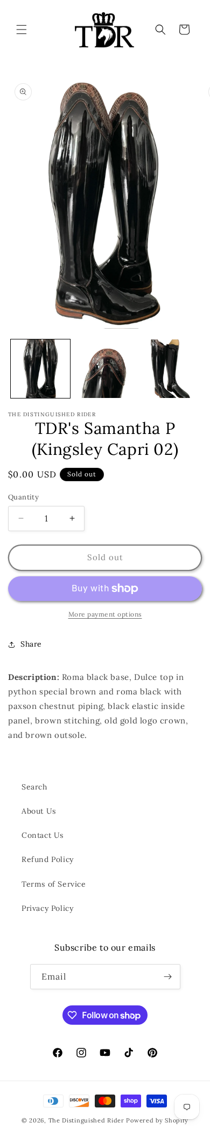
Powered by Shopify (157, 1120)
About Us (39, 811)
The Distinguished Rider (86, 1120)
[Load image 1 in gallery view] (40, 369)
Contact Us (43, 835)
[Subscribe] (168, 976)
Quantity (23, 497)
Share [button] (31, 644)
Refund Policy (48, 859)
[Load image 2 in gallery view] (105, 369)
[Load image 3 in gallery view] (169, 369)
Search (34, 787)
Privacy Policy (47, 908)
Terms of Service (54, 884)
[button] (21, 29)
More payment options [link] (105, 614)
